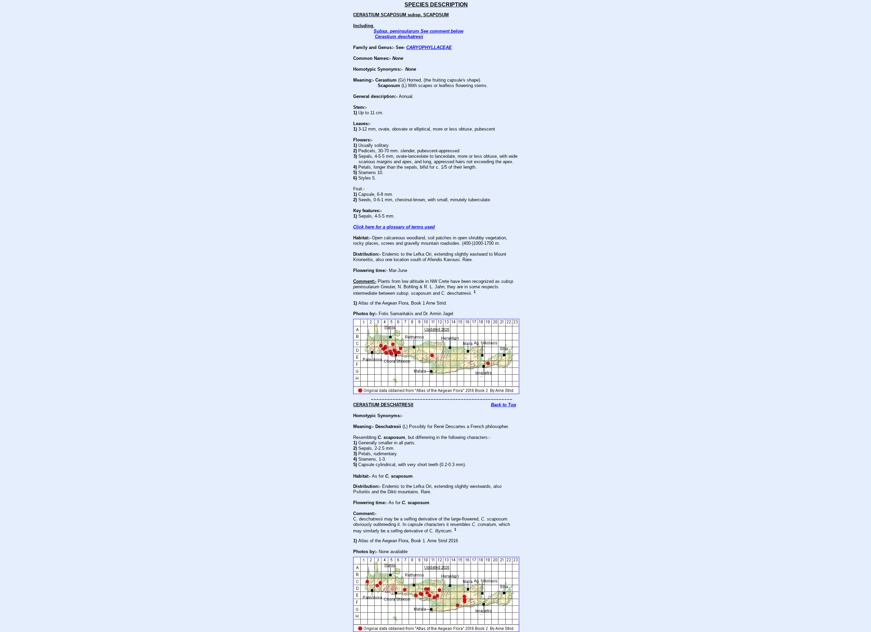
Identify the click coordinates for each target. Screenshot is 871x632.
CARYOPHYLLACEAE (429, 47)
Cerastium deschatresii (399, 36)
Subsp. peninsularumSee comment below (418, 31)
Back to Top (503, 404)
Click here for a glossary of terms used (394, 226)
